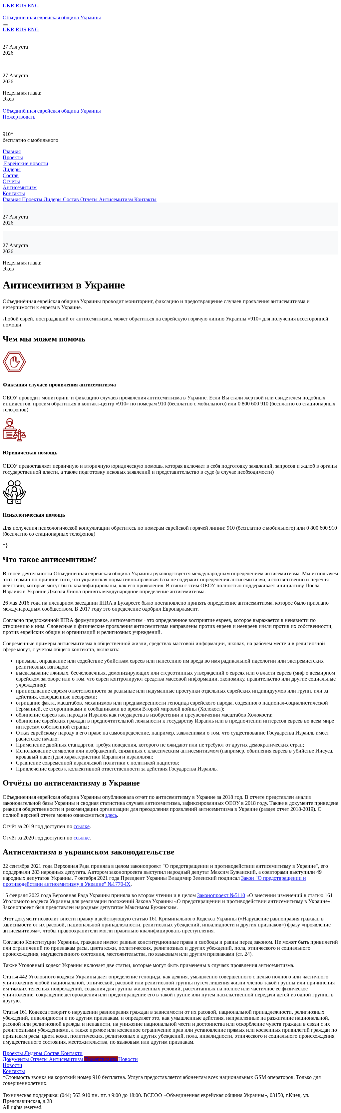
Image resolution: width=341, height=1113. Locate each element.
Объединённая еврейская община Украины (52, 17)
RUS (21, 5)
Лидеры (12, 169)
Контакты (14, 193)
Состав (11, 175)
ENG (33, 5)
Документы (16, 1059)
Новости (128, 1059)
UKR (8, 5)
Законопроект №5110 (221, 895)
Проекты (13, 157)
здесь (111, 815)
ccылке (82, 826)
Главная (12, 151)
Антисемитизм (20, 187)
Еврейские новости (25, 163)
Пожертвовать (19, 117)
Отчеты (11, 181)
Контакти (72, 1053)
